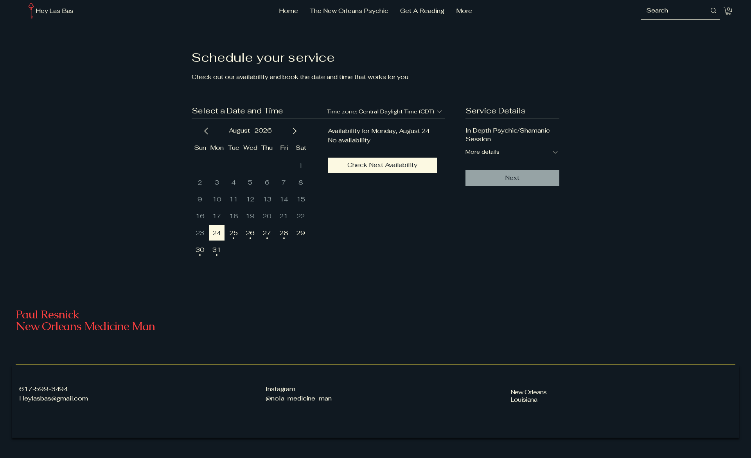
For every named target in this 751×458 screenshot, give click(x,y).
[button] (728, 11)
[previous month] (206, 131)
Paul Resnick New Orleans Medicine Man (85, 320)
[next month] (294, 131)
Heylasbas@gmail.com (53, 398)
